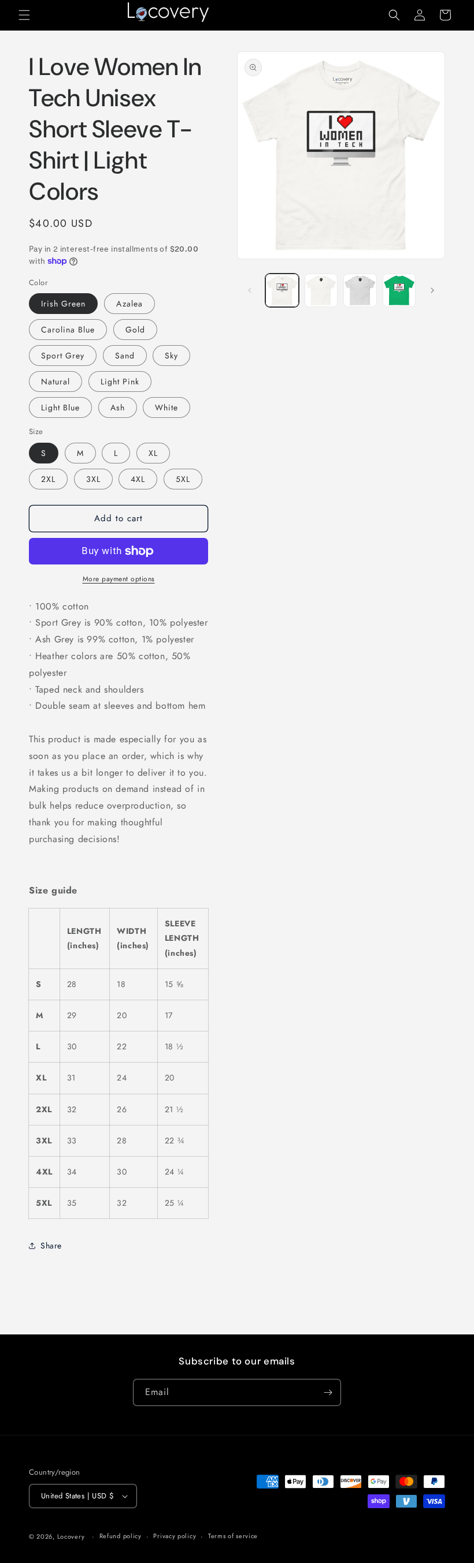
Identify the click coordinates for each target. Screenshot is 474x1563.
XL (153, 453)
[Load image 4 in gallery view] (360, 290)
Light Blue (60, 407)
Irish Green (63, 303)
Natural (55, 381)
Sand (125, 355)
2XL (48, 479)
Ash (117, 407)
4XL (138, 479)
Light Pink (120, 381)
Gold (135, 329)
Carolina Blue (68, 329)
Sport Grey (62, 355)
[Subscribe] (327, 1392)
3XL (93, 479)
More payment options (119, 579)
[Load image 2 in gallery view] (321, 290)
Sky (171, 355)
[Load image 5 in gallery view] (399, 290)
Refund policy (120, 1535)
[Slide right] (432, 290)
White (166, 407)
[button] (24, 15)
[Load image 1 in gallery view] (282, 290)
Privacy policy (174, 1535)
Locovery (71, 1536)
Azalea (129, 303)
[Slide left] (249, 290)
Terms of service (233, 1535)
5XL (183, 479)
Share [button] (51, 1245)
